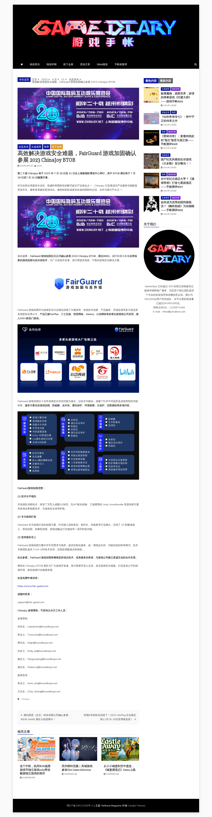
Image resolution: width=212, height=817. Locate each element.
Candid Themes (136, 805)
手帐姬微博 (121, 64)
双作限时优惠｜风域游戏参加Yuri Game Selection (77, 767)
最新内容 (165, 80)
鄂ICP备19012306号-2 (80, 805)
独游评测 (51, 64)
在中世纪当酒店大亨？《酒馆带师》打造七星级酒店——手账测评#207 (177, 182)
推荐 (46, 146)
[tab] (151, 80)
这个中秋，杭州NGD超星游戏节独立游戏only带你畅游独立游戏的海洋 (35, 769)
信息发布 (24, 146)
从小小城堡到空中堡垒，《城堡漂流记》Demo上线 (119, 767)
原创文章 (85, 64)
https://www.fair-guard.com (33, 586)
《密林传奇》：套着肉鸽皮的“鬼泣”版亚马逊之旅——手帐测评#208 (177, 140)
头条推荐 (36, 146)
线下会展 (68, 64)
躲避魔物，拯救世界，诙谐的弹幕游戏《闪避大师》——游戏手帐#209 (177, 97)
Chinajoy (25, 699)
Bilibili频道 (102, 64)
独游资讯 (35, 64)
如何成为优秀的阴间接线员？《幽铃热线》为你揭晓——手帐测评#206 (177, 206)
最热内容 (151, 80)
